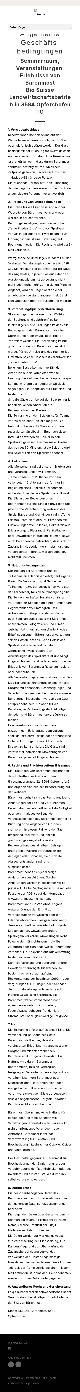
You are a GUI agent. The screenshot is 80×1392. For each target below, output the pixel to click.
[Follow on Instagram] (18, 1364)
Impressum (32, 1383)
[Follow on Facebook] (11, 1364)
